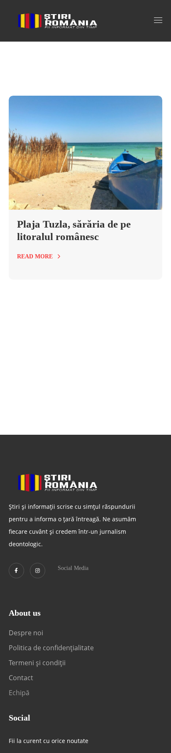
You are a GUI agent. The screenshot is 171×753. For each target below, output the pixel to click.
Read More (35, 256)
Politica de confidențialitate (51, 647)
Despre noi (26, 632)
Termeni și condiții (37, 662)
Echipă (19, 692)
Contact (22, 677)
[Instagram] (37, 570)
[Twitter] (16, 570)
